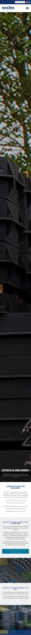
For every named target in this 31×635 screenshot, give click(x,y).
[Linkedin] (29, 2)
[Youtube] (27, 2)
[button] (27, 8)
